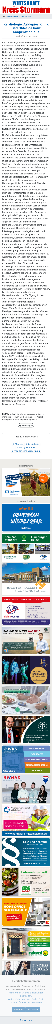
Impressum (26, 1020)
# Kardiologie (32, 444)
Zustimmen (33, 1009)
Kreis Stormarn (26, 16)
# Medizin (18, 444)
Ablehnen (18, 1009)
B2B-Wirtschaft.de (12, 16)
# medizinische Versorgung (26, 450)
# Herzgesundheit (26, 447)
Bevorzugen (27, 425)
